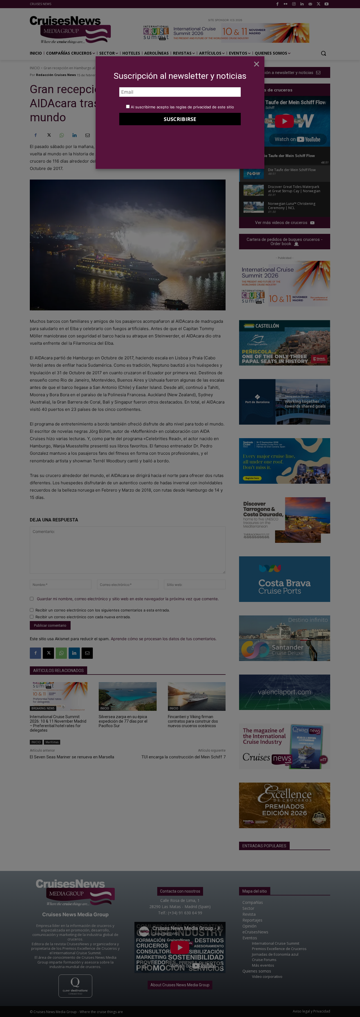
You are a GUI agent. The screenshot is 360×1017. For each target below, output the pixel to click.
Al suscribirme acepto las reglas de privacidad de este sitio (182, 107)
